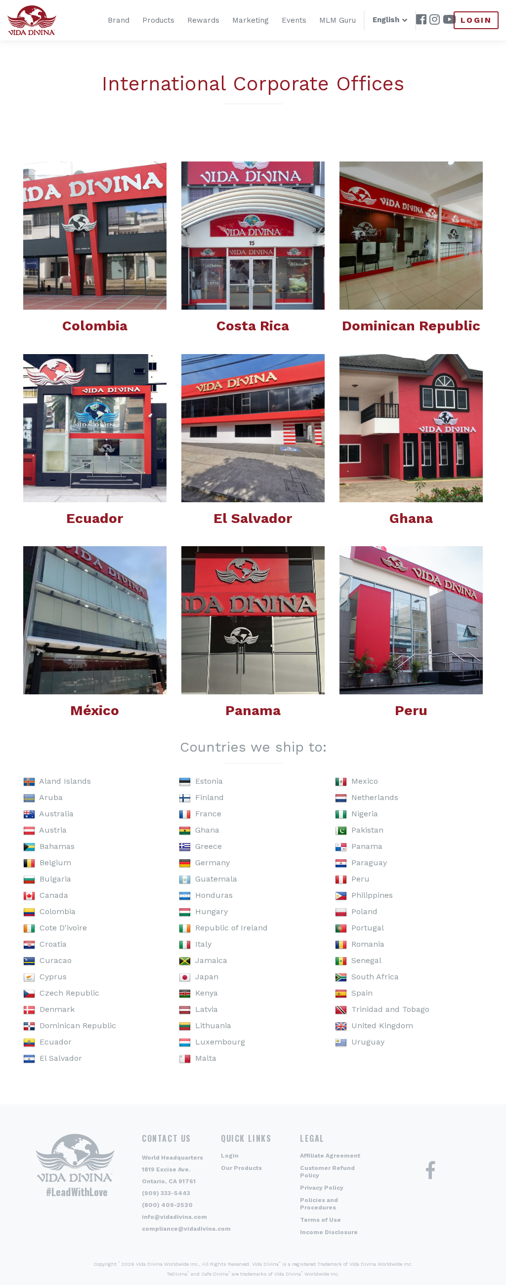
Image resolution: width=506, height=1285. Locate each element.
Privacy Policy (321, 1187)
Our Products (241, 1168)
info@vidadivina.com (174, 1216)
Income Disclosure (329, 1232)
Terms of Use (320, 1219)
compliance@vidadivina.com (186, 1228)
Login (476, 20)
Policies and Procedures (319, 1204)
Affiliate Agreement (330, 1155)
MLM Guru (337, 20)
